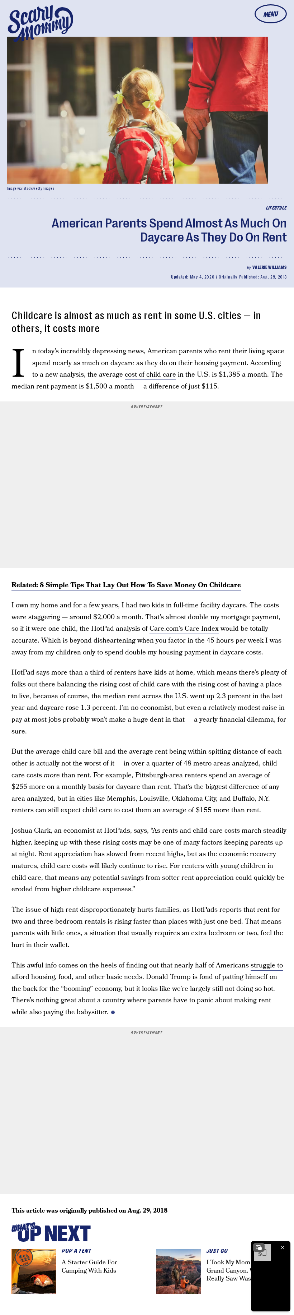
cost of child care (150, 375)
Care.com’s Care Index (184, 629)
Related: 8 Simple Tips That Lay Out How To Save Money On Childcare (126, 585)
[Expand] (259, 1247)
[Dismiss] (282, 1247)
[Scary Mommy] (40, 23)
